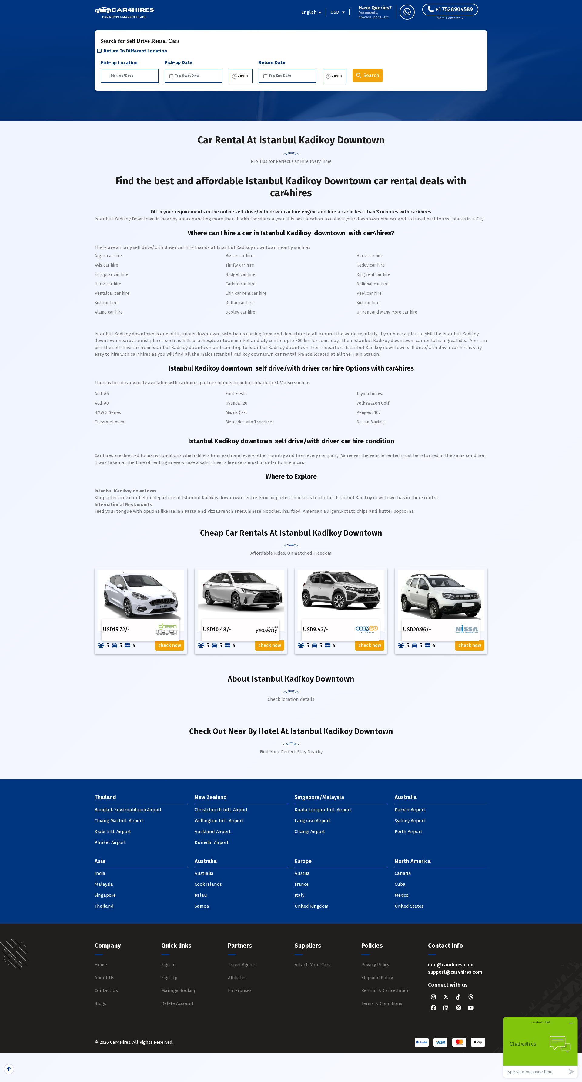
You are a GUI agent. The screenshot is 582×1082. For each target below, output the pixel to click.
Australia (204, 873)
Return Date (272, 62)
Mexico (402, 895)
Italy (299, 895)
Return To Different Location (135, 51)
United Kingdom (312, 906)
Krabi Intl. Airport (113, 831)
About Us (104, 977)
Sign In (168, 964)
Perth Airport (408, 831)
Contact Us (106, 990)
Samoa (202, 906)
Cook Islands (208, 884)
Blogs (100, 1003)
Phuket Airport (110, 842)
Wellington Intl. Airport (219, 820)
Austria (302, 873)
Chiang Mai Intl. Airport (119, 820)
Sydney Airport (410, 820)
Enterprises (240, 990)
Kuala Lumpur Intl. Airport (323, 809)
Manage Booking (178, 990)
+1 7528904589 (454, 9)
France (302, 884)
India (100, 873)
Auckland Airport (213, 831)
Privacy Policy (375, 964)
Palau (201, 895)
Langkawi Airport (312, 820)
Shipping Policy (377, 977)
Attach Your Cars (312, 964)
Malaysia (104, 884)
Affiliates (237, 977)
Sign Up (169, 977)
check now (169, 645)
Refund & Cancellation (385, 990)
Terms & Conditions (381, 1003)
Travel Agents (242, 964)
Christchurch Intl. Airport (221, 809)
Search (371, 75)
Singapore (105, 895)
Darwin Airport (410, 809)
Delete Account (177, 1003)
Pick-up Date (178, 62)
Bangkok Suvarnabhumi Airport (128, 809)
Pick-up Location (119, 63)
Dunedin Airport (212, 842)
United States (409, 906)
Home (101, 964)
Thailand (104, 906)
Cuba (400, 884)
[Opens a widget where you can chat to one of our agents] (540, 1047)
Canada (403, 873)
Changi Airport (310, 831)
